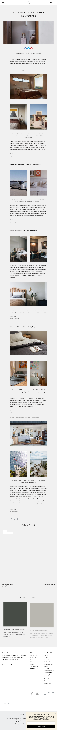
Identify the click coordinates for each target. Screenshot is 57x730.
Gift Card (46, 668)
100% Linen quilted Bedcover (8, 584)
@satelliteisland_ (14, 511)
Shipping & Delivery (47, 676)
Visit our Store (34, 657)
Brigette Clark (38, 201)
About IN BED (34, 655)
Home (4, 7)
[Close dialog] (55, 713)
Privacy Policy (48, 683)
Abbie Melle (19, 312)
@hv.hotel (12, 413)
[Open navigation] (3, 2)
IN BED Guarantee (47, 659)
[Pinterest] (53, 692)
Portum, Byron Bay (27, 53)
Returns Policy (48, 672)
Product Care (48, 662)
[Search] (51, 2)
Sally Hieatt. (43, 312)
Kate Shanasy (29, 394)
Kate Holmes (37, 53)
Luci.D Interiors (35, 312)
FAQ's (46, 655)
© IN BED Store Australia (8, 706)
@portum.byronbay (15, 156)
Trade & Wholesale (33, 661)
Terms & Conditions (47, 680)
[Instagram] (49, 692)
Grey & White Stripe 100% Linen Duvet (35, 480)
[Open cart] (54, 2)
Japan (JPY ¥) (6, 703)
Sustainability (34, 666)
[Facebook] (45, 692)
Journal (9, 7)
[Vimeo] (45, 695)
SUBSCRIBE (41, 726)
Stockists (32, 664)
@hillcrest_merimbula (15, 222)
